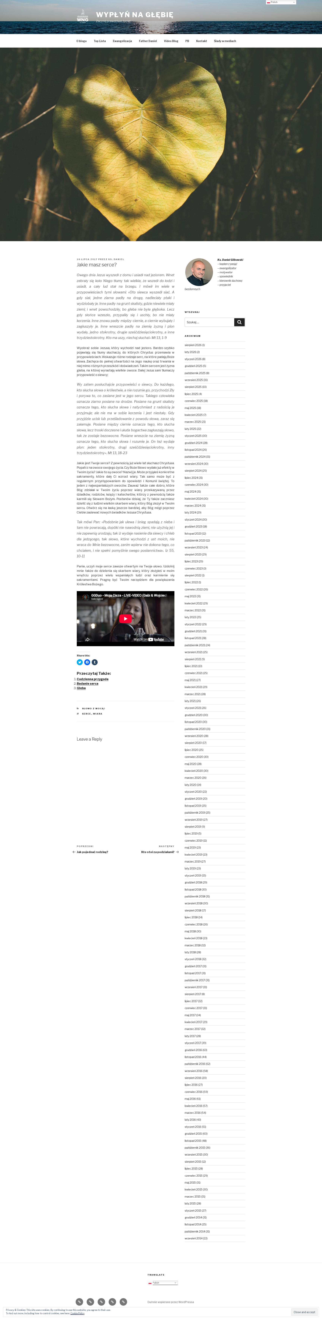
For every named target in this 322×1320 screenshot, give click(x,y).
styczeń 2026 (193, 359)
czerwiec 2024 (194, 484)
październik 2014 (195, 1231)
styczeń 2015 (193, 1210)
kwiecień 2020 (194, 770)
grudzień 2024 (193, 442)
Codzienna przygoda (92, 679)
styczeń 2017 (193, 1043)
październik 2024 (195, 456)
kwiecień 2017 (193, 1022)
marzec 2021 (193, 694)
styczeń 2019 (193, 875)
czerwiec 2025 (194, 400)
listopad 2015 (193, 1140)
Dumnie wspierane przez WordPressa (170, 1302)
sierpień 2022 (193, 575)
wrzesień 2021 (193, 652)
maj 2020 (190, 763)
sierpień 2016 (193, 1077)
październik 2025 (195, 373)
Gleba (81, 688)
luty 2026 (190, 352)
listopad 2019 (193, 805)
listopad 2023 (193, 533)
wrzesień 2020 (194, 735)
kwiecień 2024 (194, 498)
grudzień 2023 (193, 526)
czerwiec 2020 (194, 756)
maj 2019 (190, 847)
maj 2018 (190, 931)
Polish (155, 1282)
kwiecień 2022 (194, 603)
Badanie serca (87, 683)
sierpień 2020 (193, 742)
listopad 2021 (193, 638)
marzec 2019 (193, 861)
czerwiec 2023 (194, 568)
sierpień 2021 (193, 659)
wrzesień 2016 (194, 1070)
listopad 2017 (193, 973)
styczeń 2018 (193, 959)
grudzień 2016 (193, 1050)
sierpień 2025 (193, 386)
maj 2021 (190, 680)
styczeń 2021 (193, 707)
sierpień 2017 (193, 994)
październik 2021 (195, 645)
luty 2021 (190, 701)
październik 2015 (195, 1147)
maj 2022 (190, 596)
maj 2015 (190, 1182)
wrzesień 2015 (194, 1154)
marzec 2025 (193, 421)
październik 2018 (195, 896)
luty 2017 (190, 1036)
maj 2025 (190, 408)
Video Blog (171, 41)
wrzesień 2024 (194, 463)
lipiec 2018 (191, 917)
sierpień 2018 (193, 910)
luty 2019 (190, 868)
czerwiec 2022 (194, 589)
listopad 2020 (193, 721)
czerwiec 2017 (193, 1008)
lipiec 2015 (191, 1168)
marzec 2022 (193, 610)
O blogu (81, 41)
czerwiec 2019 (194, 840)
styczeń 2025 (193, 435)
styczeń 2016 (193, 1126)
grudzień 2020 (194, 715)
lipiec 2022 (191, 582)
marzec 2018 (193, 945)
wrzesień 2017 (193, 987)
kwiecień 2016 (193, 1105)
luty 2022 (190, 617)
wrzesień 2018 (194, 903)
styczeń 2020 (193, 791)
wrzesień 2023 (194, 547)
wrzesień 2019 (194, 819)
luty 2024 (190, 512)
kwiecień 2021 (193, 687)
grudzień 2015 (193, 1133)
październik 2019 (195, 812)
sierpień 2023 (193, 554)
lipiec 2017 (191, 1001)
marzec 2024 (193, 505)
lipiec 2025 (191, 394)
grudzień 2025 (193, 366)
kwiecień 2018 (193, 938)
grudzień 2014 (193, 1217)
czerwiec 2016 (194, 1091)
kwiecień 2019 (193, 854)
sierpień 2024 (193, 470)
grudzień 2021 (193, 631)
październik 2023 (195, 540)
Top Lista (100, 41)
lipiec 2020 (191, 749)
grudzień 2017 (193, 966)
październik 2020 (195, 729)
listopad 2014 (193, 1224)
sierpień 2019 (193, 826)
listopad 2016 (193, 1057)
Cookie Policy (77, 1313)
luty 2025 (190, 428)
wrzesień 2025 (194, 380)
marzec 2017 (193, 1029)
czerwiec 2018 (194, 924)
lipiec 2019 (191, 833)
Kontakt (201, 41)
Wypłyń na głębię (135, 15)
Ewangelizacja (122, 41)
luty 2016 (190, 1119)
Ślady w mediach (225, 41)
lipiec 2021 (191, 666)
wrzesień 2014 (194, 1238)
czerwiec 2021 (193, 673)
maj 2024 (190, 491)
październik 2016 (195, 1063)
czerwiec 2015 (194, 1175)
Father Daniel (148, 41)
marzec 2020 (193, 777)
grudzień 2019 (193, 798)
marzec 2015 (193, 1196)
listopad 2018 (193, 889)
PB (187, 41)
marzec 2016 (193, 1112)
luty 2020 (190, 784)
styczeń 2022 (193, 624)
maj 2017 (190, 1015)
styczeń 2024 (193, 519)
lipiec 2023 (191, 561)
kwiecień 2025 (194, 414)
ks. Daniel (116, 259)
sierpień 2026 (193, 345)
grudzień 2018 (193, 882)
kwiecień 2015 (193, 1189)
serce (86, 713)
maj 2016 (190, 1098)
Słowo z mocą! (93, 708)
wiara (98, 713)
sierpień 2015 (193, 1161)
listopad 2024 (193, 449)
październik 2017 (195, 980)
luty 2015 (190, 1203)
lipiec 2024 (191, 477)
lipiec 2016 (191, 1084)
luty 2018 (190, 952)
